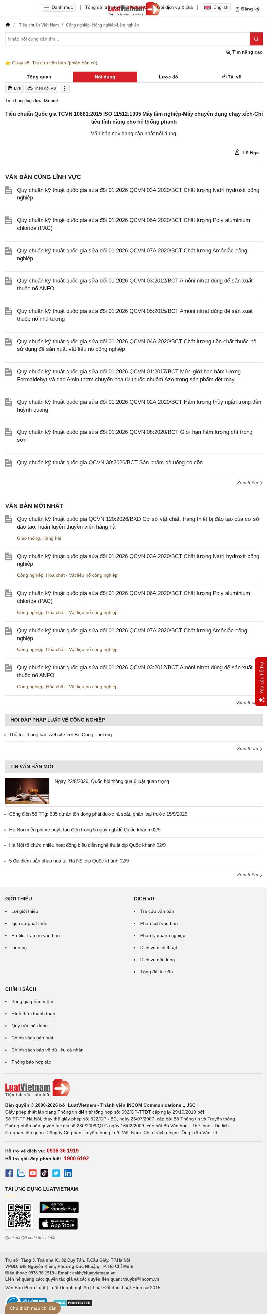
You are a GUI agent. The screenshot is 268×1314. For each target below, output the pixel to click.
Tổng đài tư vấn (156, 971)
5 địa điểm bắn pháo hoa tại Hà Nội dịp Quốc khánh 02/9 (69, 860)
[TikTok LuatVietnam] (44, 1174)
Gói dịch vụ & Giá (175, 7)
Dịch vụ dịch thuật (158, 947)
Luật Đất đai (105, 1287)
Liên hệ (19, 947)
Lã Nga (250, 152)
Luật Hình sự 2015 (141, 1287)
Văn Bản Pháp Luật (25, 1287)
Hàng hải (51, 538)
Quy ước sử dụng (29, 1025)
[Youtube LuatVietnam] (33, 1174)
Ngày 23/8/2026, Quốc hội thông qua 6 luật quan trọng (112, 781)
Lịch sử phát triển (29, 923)
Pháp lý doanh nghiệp (162, 935)
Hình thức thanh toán (33, 1013)
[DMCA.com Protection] (72, 1305)
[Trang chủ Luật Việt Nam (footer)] (134, 1088)
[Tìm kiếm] (256, 38)
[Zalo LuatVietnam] (21, 1174)
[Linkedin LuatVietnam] (68, 1174)
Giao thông (28, 538)
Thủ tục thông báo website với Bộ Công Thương (60, 734)
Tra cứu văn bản (157, 911)
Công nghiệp (30, 575)
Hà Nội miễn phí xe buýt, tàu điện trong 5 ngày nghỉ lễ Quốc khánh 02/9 (84, 829)
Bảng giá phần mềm (32, 1001)
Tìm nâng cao (247, 52)
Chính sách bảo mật (32, 1037)
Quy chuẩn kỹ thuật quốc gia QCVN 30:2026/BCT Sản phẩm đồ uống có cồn (110, 462)
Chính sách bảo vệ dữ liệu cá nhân (47, 1049)
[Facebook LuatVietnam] (9, 1174)
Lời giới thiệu (24, 911)
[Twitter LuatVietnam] (56, 1174)
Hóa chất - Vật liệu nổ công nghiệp (82, 575)
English (220, 7)
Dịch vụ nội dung (157, 959)
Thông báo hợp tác (31, 1062)
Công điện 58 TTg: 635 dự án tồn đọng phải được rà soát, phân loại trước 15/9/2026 (98, 814)
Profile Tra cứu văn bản (35, 935)
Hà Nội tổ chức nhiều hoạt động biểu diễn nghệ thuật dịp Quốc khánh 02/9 (87, 845)
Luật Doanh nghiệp (69, 1287)
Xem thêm (248, 482)
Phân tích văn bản (159, 923)
